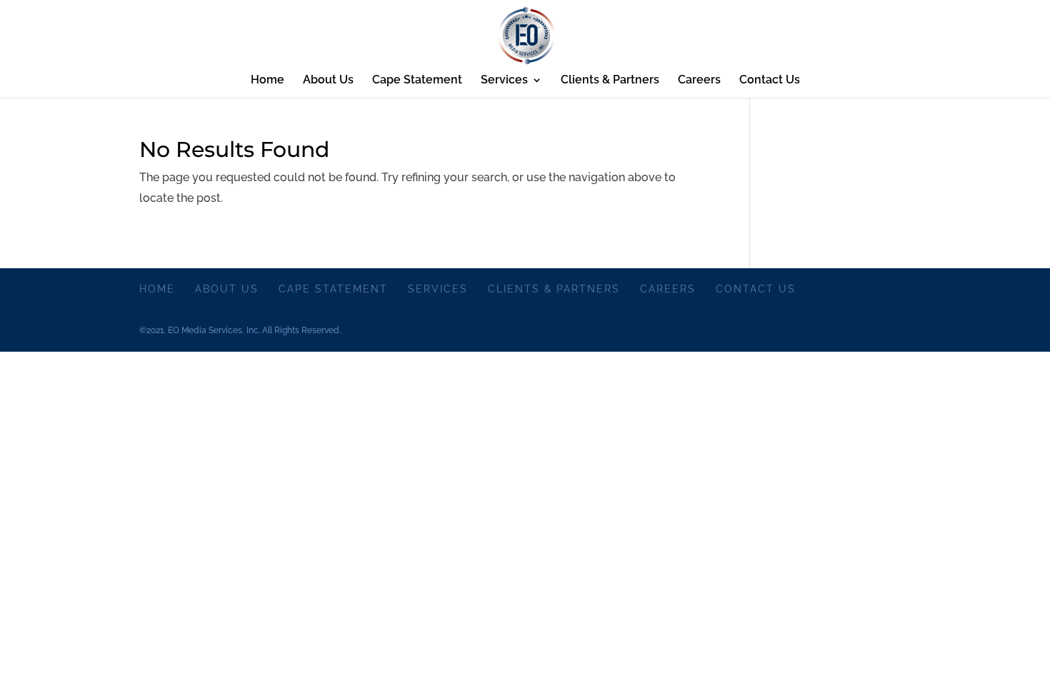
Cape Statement (417, 80)
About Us (328, 80)
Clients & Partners (610, 80)
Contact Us (769, 80)
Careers (699, 80)
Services (504, 80)
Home (267, 80)
